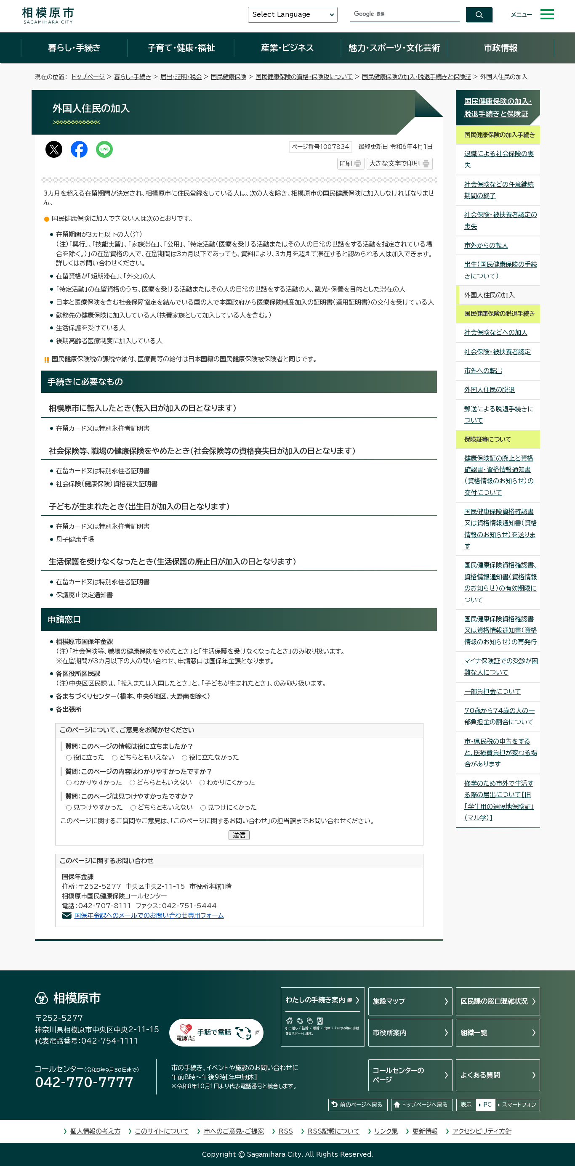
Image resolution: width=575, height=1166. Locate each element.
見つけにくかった (232, 807)
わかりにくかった (231, 782)
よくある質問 (480, 1075)
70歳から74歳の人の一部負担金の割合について (499, 716)
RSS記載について (334, 1131)
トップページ (88, 77)
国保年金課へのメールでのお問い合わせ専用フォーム (149, 915)
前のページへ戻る (361, 1105)
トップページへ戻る (424, 1105)
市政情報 (500, 47)
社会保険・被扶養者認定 (497, 352)
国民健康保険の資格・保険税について (304, 77)
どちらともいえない (146, 757)
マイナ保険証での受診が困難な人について (501, 667)
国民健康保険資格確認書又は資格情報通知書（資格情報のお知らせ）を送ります (500, 529)
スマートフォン (519, 1105)
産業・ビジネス (287, 47)
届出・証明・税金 (181, 77)
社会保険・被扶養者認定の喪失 (500, 220)
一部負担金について (492, 692)
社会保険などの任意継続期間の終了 (499, 190)
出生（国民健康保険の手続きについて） (500, 270)
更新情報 (425, 1131)
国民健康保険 (228, 77)
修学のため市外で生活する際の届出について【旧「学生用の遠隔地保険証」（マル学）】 (499, 800)
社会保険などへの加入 (495, 332)
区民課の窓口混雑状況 (494, 1001)
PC (487, 1105)
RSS (286, 1131)
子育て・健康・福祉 (181, 47)
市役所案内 (390, 1032)
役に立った (88, 757)
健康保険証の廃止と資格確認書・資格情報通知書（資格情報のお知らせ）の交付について (499, 475)
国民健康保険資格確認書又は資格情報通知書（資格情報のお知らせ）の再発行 (500, 630)
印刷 (345, 163)
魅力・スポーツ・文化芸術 (394, 47)
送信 (239, 835)
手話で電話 (214, 1032)
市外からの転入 (486, 245)
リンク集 (386, 1131)
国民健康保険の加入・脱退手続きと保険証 (416, 77)
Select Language (281, 14)
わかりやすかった (97, 782)
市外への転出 (483, 371)
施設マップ (389, 1001)
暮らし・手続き (74, 47)
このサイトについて (162, 1131)
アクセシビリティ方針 (482, 1131)
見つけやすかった (98, 807)
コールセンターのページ (398, 1075)
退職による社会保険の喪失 (499, 159)
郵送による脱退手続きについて (499, 415)
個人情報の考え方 (95, 1131)
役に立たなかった (214, 757)
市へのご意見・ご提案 (234, 1131)
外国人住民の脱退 (489, 390)
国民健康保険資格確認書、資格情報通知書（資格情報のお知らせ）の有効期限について (501, 582)
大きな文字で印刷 (394, 163)
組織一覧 (474, 1032)
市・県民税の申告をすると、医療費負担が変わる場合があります (500, 753)
